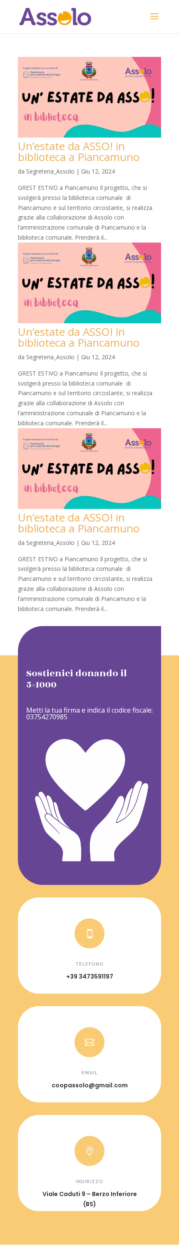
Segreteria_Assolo (50, 171)
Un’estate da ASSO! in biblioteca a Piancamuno (78, 151)
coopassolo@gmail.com (90, 1085)
